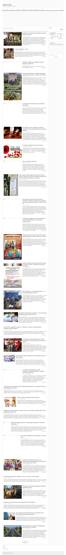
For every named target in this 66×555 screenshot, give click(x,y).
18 (58, 50)
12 (60, 48)
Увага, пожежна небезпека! (29, 161)
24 (56, 53)
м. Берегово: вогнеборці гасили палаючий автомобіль (33, 104)
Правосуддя (24, 9)
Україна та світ (36, 9)
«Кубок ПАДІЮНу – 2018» (21, 49)
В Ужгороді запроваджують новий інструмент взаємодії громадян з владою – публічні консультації (33, 371)
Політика (12, 9)
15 (52, 50)
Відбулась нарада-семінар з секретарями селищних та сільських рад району (28, 423)
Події (7, 9)
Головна (4, 545)
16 (54, 50)
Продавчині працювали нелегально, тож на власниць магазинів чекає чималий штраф (33, 313)
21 (50, 53)
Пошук (50, 27)
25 (58, 53)
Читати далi (44, 44)
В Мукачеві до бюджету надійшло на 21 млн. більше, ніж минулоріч (21, 476)
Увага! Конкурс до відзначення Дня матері (28, 397)
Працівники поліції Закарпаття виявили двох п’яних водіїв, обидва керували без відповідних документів (25, 411)
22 (52, 53)
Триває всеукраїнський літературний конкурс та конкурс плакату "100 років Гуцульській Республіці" (34, 264)
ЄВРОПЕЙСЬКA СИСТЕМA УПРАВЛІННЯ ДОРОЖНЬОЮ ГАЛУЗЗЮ (33, 526)
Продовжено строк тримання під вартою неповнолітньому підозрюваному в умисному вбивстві (34, 129)
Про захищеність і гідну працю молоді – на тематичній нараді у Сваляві (33, 291)
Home (5, 28)
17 (56, 50)
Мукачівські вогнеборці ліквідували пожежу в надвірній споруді (34, 486)
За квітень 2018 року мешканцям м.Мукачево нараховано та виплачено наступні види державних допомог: (25, 387)
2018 (7, 28)
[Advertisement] (33, 18)
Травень (10, 28)
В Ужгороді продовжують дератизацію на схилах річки (33, 436)
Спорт (42, 9)
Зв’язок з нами (5, 548)
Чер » (57, 56)
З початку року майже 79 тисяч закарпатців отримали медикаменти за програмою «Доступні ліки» (33, 219)
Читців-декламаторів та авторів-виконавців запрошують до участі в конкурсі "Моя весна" (34, 74)
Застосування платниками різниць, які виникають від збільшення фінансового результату (29, 513)
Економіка (18, 9)
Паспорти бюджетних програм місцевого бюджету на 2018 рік (33, 62)
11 (58, 48)
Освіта (30, 9)
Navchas (7, 4)
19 (60, 50)
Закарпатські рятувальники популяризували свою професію (19, 502)
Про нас (4, 547)
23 (54, 53)
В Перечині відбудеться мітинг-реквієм (32, 145)
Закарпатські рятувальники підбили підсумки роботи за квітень (34, 33)
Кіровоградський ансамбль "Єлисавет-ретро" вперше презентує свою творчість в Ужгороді (34, 235)
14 (50, 50)
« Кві (55, 56)
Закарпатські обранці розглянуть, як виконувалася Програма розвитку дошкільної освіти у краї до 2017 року (34, 461)
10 (56, 48)
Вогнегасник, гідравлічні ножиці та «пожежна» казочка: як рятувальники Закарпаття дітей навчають (22, 327)
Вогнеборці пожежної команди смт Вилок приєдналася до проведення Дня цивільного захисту (34, 340)
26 (60, 53)
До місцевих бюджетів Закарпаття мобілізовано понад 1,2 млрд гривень (31, 356)
